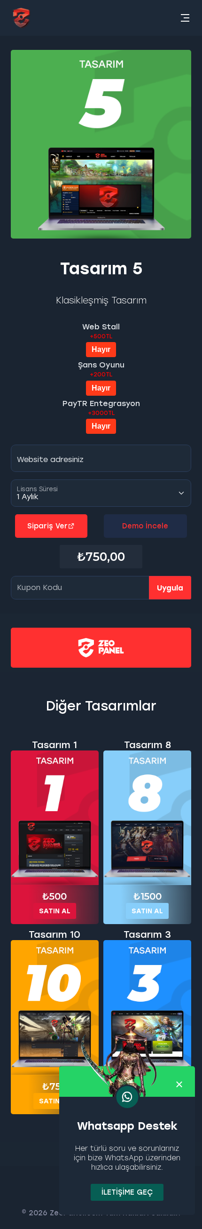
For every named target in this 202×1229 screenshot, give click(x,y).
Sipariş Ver (47, 526)
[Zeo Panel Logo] (21, 18)
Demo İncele (145, 526)
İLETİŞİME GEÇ (127, 1192)
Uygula (170, 587)
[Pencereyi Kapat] (179, 1084)
